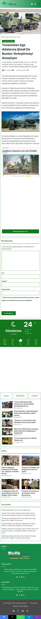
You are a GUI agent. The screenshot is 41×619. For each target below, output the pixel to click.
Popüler (6, 396)
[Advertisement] (20, 205)
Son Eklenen (20, 396)
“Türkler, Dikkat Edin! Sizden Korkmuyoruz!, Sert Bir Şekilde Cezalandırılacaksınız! (24, 404)
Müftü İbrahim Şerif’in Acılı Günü (11, 510)
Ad (3, 273)
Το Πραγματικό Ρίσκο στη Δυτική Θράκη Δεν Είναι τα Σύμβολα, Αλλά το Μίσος (10, 493)
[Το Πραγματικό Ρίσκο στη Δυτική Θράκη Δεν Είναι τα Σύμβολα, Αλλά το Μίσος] (10, 484)
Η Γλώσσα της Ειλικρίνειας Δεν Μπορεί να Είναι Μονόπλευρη (30, 493)
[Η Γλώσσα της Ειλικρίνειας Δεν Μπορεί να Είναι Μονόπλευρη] (30, 484)
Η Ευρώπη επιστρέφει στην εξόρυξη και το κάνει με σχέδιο (30, 469)
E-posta (4, 281)
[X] (19, 577)
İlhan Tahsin (7, 70)
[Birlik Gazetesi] (9, 3)
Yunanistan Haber (15, 37)
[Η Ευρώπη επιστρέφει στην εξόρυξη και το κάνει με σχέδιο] (30, 460)
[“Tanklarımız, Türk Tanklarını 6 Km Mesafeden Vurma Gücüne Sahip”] (7, 423)
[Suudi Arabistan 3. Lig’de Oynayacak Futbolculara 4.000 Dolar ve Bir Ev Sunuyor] (7, 413)
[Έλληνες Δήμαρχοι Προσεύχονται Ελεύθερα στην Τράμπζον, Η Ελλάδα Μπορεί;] (10, 460)
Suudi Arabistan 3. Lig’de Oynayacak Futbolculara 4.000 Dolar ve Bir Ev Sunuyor (26, 413)
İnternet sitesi (6, 289)
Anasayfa (6, 37)
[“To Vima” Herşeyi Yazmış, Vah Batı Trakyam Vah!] (7, 440)
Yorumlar (34, 396)
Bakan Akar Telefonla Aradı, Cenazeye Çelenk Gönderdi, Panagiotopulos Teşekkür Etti (26, 431)
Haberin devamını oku (20, 231)
